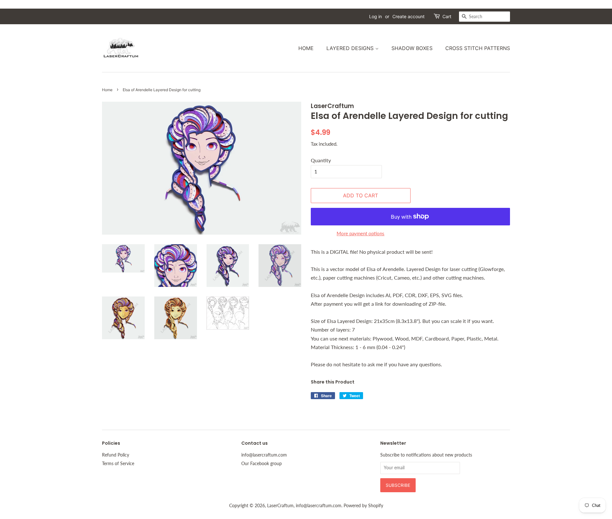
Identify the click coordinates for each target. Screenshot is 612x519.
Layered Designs (350, 48)
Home (306, 48)
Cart (446, 16)
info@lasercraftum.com (264, 454)
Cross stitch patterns (477, 48)
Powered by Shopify (363, 505)
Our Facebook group (261, 463)
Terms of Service (118, 463)
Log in (375, 16)
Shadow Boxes (412, 48)
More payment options (360, 233)
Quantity (321, 160)
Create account (408, 16)
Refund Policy (115, 454)
